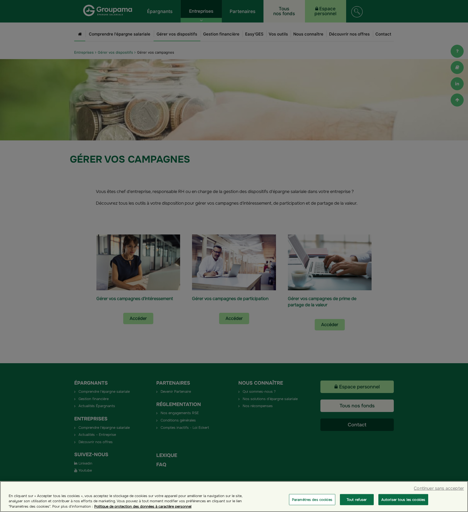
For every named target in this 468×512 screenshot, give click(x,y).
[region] (234, 496)
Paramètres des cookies (312, 499)
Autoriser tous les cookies (403, 499)
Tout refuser (357, 499)
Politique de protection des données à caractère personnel (142, 506)
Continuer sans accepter (439, 488)
